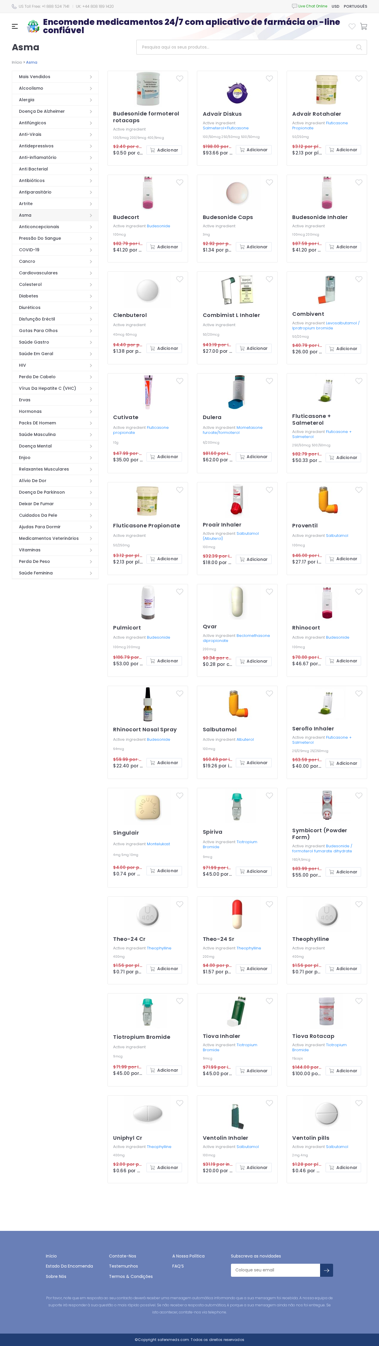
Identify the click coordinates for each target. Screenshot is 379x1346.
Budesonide (158, 226)
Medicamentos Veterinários (49, 538)
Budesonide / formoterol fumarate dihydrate (322, 848)
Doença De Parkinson (42, 492)
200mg (208, 956)
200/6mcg (138, 138)
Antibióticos (32, 180)
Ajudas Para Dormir (40, 527)
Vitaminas (30, 550)
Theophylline (159, 948)
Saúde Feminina (36, 573)
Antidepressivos (36, 146)
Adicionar (167, 150)
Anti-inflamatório (38, 157)
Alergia (26, 100)
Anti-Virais (30, 134)
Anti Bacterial (33, 169)
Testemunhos (123, 1266)
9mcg (207, 857)
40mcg (119, 334)
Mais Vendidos (34, 77)
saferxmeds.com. (173, 1339)
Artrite (26, 204)
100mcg (119, 234)
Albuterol (245, 739)
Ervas (24, 400)
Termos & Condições (131, 1276)
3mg (206, 234)
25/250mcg (319, 751)
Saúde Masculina (37, 434)
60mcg (131, 334)
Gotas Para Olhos (38, 331)
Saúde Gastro (34, 342)
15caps (297, 1058)
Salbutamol (337, 535)
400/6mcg (155, 138)
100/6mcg (121, 138)
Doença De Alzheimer (42, 111)
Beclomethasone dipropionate (236, 638)
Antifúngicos (32, 123)
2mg (296, 1155)
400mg (119, 956)
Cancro (27, 261)
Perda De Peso (34, 561)
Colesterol (30, 284)
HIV (22, 365)
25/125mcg (301, 751)
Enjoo (24, 458)
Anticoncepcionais (39, 227)
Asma (25, 215)
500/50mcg (250, 137)
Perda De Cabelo (37, 377)
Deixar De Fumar (36, 504)
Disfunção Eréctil (37, 319)
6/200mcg (211, 442)
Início (17, 62)
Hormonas (30, 411)
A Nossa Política (188, 1256)
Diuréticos (30, 307)
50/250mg (300, 137)
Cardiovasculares (38, 273)
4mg (117, 855)
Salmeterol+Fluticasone (226, 128)
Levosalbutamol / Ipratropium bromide (326, 325)
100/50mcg (212, 137)
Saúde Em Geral (36, 354)
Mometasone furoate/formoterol (233, 430)
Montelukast (158, 844)
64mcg (118, 749)
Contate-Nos (122, 1256)
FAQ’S (178, 1266)
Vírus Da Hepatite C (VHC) (47, 388)
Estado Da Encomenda (69, 1266)
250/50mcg (231, 137)
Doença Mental (35, 446)
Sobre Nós (56, 1276)
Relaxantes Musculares (44, 469)
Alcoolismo (31, 88)
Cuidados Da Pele (38, 515)
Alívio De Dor (32, 481)
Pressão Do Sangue (40, 238)
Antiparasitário (35, 192)
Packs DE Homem (37, 423)
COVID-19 (29, 250)
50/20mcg (211, 334)
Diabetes (28, 296)
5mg (125, 855)
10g (115, 442)
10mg (134, 855)
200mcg (312, 234)
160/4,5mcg (301, 859)
